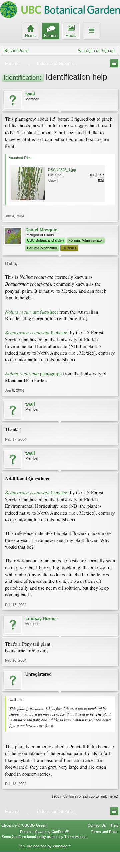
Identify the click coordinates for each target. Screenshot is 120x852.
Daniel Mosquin (41, 229)
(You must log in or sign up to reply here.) (85, 796)
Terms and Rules (104, 832)
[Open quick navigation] (114, 63)
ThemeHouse (75, 837)
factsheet (31, 312)
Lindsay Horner (41, 618)
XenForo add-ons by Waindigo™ (44, 846)
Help (114, 825)
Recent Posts (16, 50)
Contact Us (97, 825)
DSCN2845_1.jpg (62, 170)
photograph (33, 373)
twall (30, 93)
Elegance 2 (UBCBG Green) (25, 825)
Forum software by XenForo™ (44, 832)
